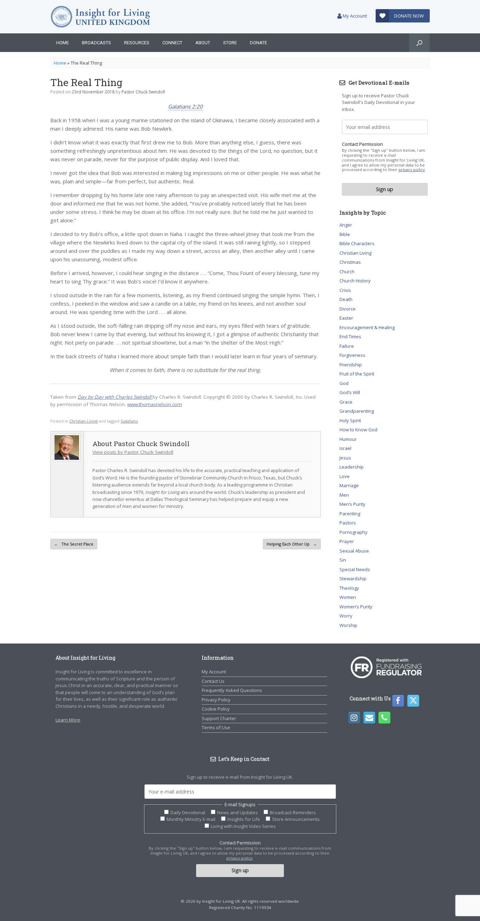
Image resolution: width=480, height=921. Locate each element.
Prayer (346, 541)
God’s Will (349, 392)
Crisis (345, 290)
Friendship (350, 364)
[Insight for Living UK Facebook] (398, 701)
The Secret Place (73, 544)
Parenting (349, 513)
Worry (345, 616)
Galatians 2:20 (185, 106)
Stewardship (353, 578)
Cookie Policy (216, 709)
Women (347, 597)
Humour (348, 439)
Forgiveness (352, 355)
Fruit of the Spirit (356, 374)
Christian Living (83, 421)
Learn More (68, 720)
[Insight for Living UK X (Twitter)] (413, 701)
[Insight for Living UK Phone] (384, 718)
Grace (345, 402)
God (344, 383)
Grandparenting (356, 411)
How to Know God (358, 429)
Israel (345, 448)
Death (345, 299)
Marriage (349, 485)
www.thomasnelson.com (154, 404)
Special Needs (354, 569)
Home (62, 42)
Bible (344, 234)
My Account (354, 16)
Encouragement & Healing (367, 327)
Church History (355, 280)
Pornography (353, 532)
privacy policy (411, 169)
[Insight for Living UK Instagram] (354, 718)
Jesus (345, 458)
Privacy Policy (216, 700)
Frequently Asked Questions (232, 690)
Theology (349, 588)
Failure (346, 346)
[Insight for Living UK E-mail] (369, 718)
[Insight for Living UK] (100, 16)
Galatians (129, 421)
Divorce (347, 309)
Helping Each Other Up (292, 544)
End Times (350, 336)
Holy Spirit (350, 420)
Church (347, 271)
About (202, 42)
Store (230, 42)
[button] (419, 42)
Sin (342, 560)
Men (344, 495)
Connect (172, 42)
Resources (136, 42)
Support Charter (219, 718)
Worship (348, 625)
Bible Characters (357, 243)
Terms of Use (216, 727)
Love (344, 476)
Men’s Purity (352, 504)
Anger (345, 225)
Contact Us (213, 681)
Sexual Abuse (354, 551)
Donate (258, 42)
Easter (346, 318)
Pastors (347, 523)
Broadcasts (96, 42)
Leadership (351, 467)
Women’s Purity (355, 606)
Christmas (350, 262)
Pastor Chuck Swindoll (143, 92)
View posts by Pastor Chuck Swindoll (132, 452)
